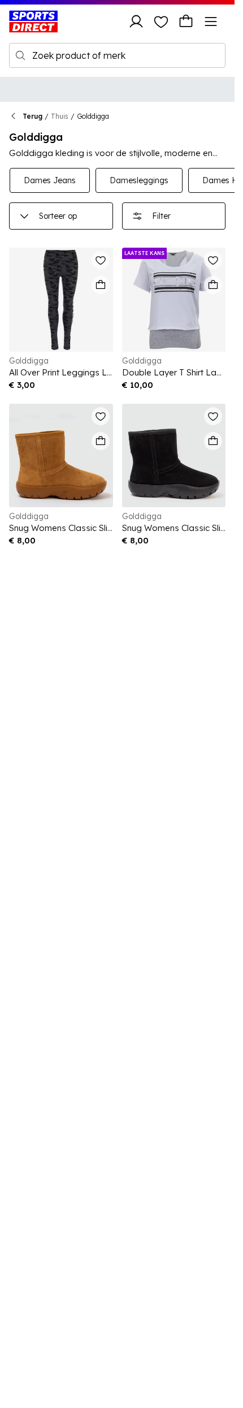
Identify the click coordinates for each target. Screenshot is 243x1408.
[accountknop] (136, 21)
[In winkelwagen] (100, 285)
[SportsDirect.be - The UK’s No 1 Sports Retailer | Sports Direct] (33, 21)
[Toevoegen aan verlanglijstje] (100, 260)
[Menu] (210, 21)
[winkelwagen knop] (185, 21)
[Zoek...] (20, 55)
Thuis (59, 116)
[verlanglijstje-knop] (161, 21)
